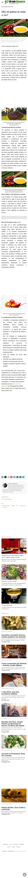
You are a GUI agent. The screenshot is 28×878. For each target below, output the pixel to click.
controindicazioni (5, 505)
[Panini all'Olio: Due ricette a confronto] (14, 795)
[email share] (8, 477)
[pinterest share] (11, 477)
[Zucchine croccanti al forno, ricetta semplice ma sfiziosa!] (14, 623)
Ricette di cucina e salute (8, 581)
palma (4, 507)
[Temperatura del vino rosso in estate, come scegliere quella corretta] (14, 546)
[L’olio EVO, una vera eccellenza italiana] (14, 680)
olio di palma (23, 505)
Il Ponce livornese (6, 605)
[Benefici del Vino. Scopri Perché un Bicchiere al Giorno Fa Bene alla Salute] (14, 710)
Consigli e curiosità (6, 750)
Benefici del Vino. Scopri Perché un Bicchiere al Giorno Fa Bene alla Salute (12, 724)
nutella (12, 505)
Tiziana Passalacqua (13, 483)
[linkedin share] (14, 477)
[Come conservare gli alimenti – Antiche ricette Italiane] (14, 651)
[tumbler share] (20, 477)
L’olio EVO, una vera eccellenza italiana (10, 693)
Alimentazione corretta (7, 688)
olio (17, 505)
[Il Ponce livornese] (14, 596)
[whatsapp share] (17, 477)
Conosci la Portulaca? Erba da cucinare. (13, 755)
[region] (14, 94)
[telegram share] (23, 477)
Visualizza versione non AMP (20, 851)
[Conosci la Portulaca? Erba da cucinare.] (14, 742)
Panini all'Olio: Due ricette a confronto (13, 808)
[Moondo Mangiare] (15, 2)
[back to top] (25, 874)
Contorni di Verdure (6, 631)
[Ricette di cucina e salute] (14, 572)
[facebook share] (2, 477)
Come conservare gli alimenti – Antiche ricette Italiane (13, 664)
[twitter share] (5, 477)
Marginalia (4, 718)
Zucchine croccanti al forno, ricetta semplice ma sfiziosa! (13, 636)
